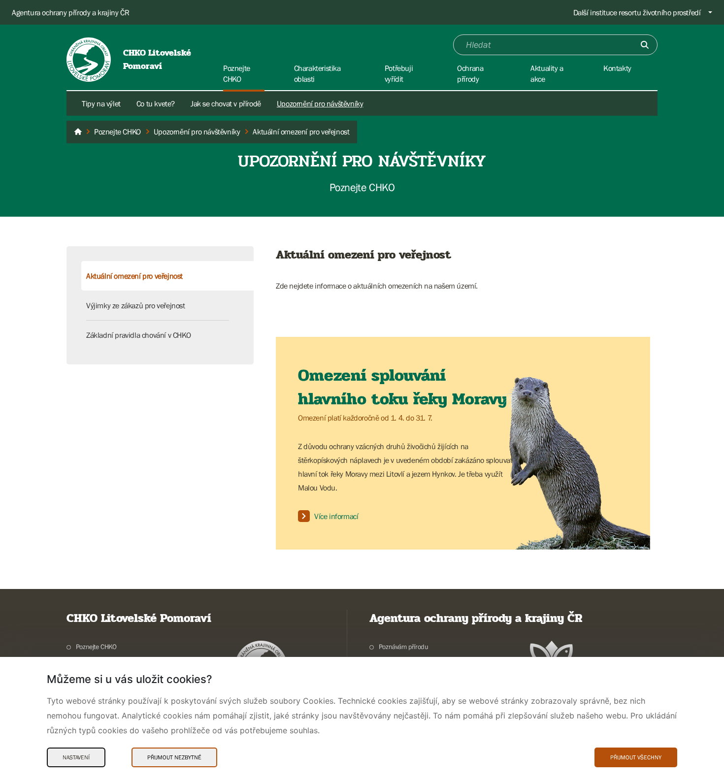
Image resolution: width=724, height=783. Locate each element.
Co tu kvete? (155, 103)
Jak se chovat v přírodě (226, 103)
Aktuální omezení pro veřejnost (134, 275)
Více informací (336, 516)
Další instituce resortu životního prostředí (637, 12)
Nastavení (76, 757)
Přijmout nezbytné (174, 757)
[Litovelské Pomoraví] (78, 132)
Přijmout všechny (635, 757)
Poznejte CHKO (96, 647)
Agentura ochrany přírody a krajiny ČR (70, 12)
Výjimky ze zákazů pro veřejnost (135, 305)
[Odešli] (644, 45)
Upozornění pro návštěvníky (320, 103)
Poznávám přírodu (403, 647)
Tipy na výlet (101, 103)
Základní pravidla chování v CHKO (138, 334)
